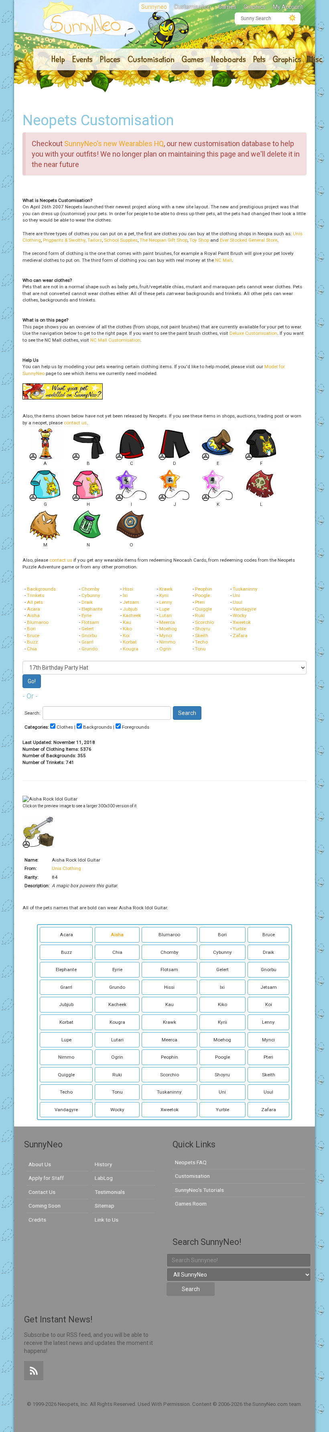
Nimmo (167, 642)
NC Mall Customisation (115, 340)
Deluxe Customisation (253, 333)
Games (227, 7)
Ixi (125, 595)
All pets (35, 602)
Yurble (239, 628)
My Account (288, 7)
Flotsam (90, 622)
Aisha (33, 615)
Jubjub (130, 609)
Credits (37, 1219)
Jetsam (131, 602)
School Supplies (121, 240)
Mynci (165, 635)
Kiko (127, 628)
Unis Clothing (66, 868)
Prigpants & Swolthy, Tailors (72, 240)
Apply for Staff (46, 1178)
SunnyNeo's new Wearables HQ (114, 143)
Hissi (128, 589)
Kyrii (164, 595)
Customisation (192, 7)
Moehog (168, 628)
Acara (33, 609)
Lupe (164, 609)
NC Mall (223, 260)
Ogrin (165, 649)
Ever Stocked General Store (248, 240)
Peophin (203, 589)
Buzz (32, 642)
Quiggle (203, 609)
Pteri (200, 602)
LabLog (104, 1178)
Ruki (200, 615)
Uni (236, 595)
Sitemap (104, 1205)
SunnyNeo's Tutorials (199, 1190)
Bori (31, 628)
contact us (75, 423)
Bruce (33, 635)
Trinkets (35, 595)
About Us (39, 1164)
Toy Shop (199, 240)
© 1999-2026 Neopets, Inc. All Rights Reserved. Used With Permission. (109, 1404)
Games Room (191, 1203)
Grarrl (87, 642)
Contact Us (41, 1192)
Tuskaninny (245, 589)
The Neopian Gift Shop (163, 240)
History (103, 1164)
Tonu (200, 649)
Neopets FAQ (191, 1162)
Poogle (202, 595)
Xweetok (242, 622)
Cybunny (90, 595)
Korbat (130, 642)
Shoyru (202, 628)
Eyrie (86, 615)
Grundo (89, 649)
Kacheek (132, 615)
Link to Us (106, 1219)
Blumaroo (38, 622)
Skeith (201, 635)
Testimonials (110, 1192)
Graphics (255, 7)
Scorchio (204, 622)
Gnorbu (89, 635)
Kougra (130, 649)
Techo (201, 642)
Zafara (240, 635)
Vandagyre (244, 609)
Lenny (165, 602)
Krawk (166, 589)
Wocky (240, 615)
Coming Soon (44, 1205)
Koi (126, 635)
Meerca (167, 622)
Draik (87, 602)
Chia (32, 649)
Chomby (90, 589)
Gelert (87, 628)
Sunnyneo (154, 7)
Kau (127, 622)
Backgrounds (41, 589)
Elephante (91, 609)
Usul (237, 602)
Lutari (165, 615)
